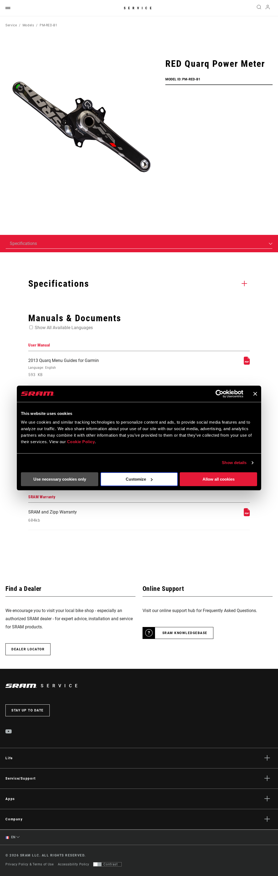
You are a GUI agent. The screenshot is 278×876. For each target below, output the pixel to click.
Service (139, 8)
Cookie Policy (81, 441)
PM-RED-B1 (49, 25)
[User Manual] (247, 363)
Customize (136, 479)
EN (12, 837)
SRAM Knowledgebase (184, 633)
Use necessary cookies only (59, 479)
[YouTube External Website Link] (8, 732)
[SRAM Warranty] (247, 514)
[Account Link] (267, 8)
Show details (234, 462)
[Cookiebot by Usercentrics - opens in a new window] (219, 394)
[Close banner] (255, 394)
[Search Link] (259, 8)
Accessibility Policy (73, 864)
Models (28, 25)
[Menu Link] (7, 8)
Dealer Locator (28, 649)
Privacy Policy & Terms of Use (29, 864)
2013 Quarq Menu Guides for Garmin (63, 367)
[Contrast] (97, 864)
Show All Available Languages (64, 327)
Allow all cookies (219, 479)
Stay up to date (27, 710)
